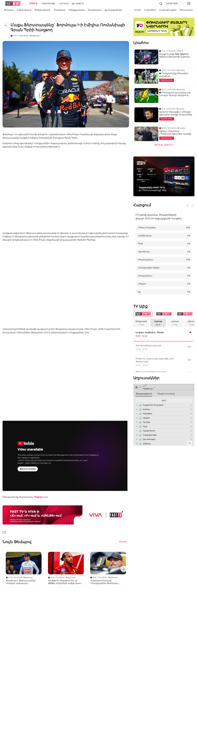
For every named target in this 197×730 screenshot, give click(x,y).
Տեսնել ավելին (163, 145)
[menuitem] (33, 3)
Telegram (38, 497)
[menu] (93, 3)
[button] (188, 3)
